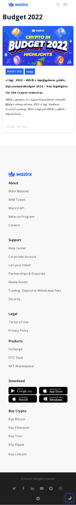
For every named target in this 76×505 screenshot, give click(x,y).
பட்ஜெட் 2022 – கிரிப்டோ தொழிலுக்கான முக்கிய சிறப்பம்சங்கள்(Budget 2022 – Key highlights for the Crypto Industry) (37, 86)
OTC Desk (15, 358)
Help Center (17, 248)
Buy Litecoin (17, 454)
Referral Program (21, 217)
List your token (19, 265)
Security (14, 299)
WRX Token (16, 200)
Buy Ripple (16, 445)
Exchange (15, 349)
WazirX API (16, 208)
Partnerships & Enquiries (26, 274)
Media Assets (18, 282)
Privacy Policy (18, 330)
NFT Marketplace (21, 366)
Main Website (18, 191)
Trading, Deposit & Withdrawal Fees (34, 291)
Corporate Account (22, 257)
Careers (14, 225)
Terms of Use (18, 322)
